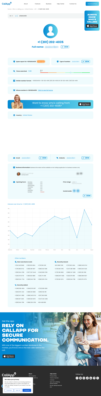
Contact (52, 380)
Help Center (60, 4)
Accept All (26, 390)
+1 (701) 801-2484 (70, 265)
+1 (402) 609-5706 (42, 272)
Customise (9, 390)
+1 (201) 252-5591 (82, 272)
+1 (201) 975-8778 (19, 276)
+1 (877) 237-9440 (31, 272)
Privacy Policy (53, 376)
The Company (32, 376)
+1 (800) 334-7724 (19, 279)
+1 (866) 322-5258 (42, 269)
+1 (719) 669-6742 (19, 269)
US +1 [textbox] (11, 16)
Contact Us (72, 4)
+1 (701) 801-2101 (42, 265)
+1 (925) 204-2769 (19, 272)
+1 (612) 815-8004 (30, 265)
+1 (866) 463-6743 (82, 265)
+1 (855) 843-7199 (30, 279)
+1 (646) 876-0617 (31, 288)
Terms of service (54, 378)
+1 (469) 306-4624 (19, 288)
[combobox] (12, 16)
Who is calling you (18, 9)
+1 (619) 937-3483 (19, 299)
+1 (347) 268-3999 (70, 269)
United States (29, 9)
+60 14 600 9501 (42, 302)
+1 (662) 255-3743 (42, 279)
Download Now (92, 4)
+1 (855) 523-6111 (42, 292)
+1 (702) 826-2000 (42, 288)
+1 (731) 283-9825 (59, 272)
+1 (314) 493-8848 (19, 265)
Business (48, 4)
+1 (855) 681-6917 (30, 269)
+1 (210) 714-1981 (42, 276)
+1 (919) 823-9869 (30, 276)
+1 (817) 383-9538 (42, 295)
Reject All (18, 390)
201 (35, 9)
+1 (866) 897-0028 (59, 276)
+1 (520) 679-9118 (70, 276)
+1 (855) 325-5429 (82, 269)
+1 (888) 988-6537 (82, 276)
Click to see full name (45, 90)
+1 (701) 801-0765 (59, 269)
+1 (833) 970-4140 (19, 292)
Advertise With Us (33, 378)
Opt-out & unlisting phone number (55, 382)
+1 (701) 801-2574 (59, 279)
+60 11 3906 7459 (59, 265)
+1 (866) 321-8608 (31, 292)
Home (9, 9)
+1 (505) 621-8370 (31, 299)
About (26, 4)
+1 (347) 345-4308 (43, 299)
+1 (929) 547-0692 (19, 295)
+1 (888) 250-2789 (31, 302)
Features (37, 4)
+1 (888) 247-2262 (70, 272)
